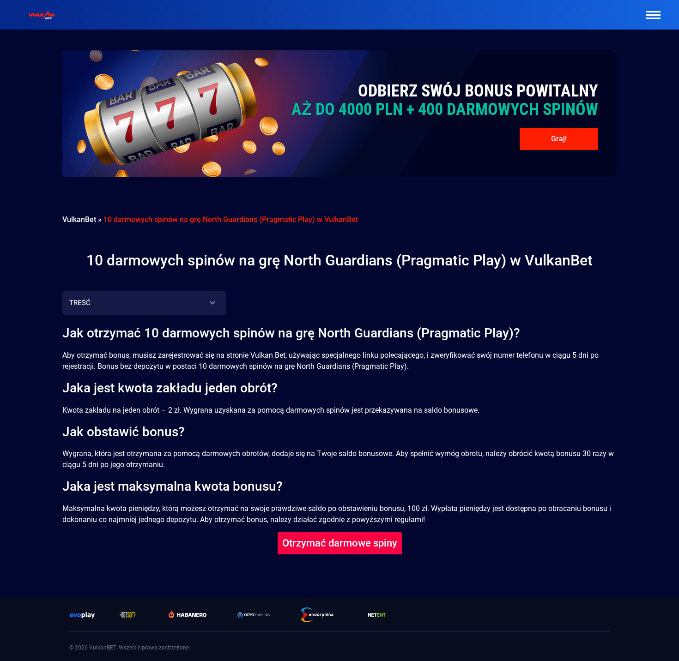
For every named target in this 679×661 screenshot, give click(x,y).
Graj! (559, 138)
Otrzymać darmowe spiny (339, 543)
